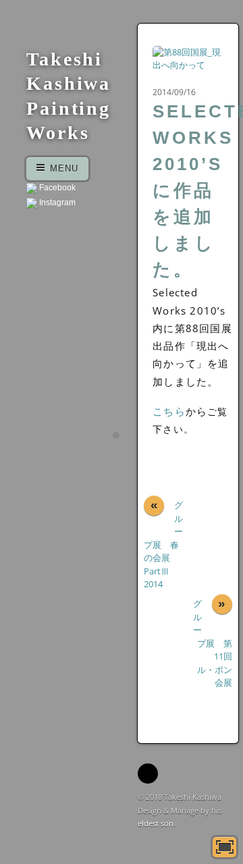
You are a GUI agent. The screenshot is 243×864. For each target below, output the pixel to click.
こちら (169, 411)
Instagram (56, 202)
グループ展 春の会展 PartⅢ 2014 (163, 544)
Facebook (56, 187)
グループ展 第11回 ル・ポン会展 (212, 642)
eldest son (155, 823)
